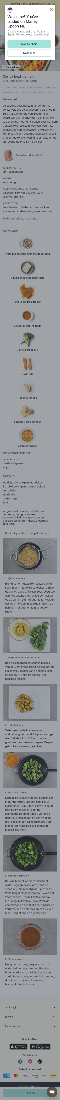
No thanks (29, 53)
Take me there (29, 44)
